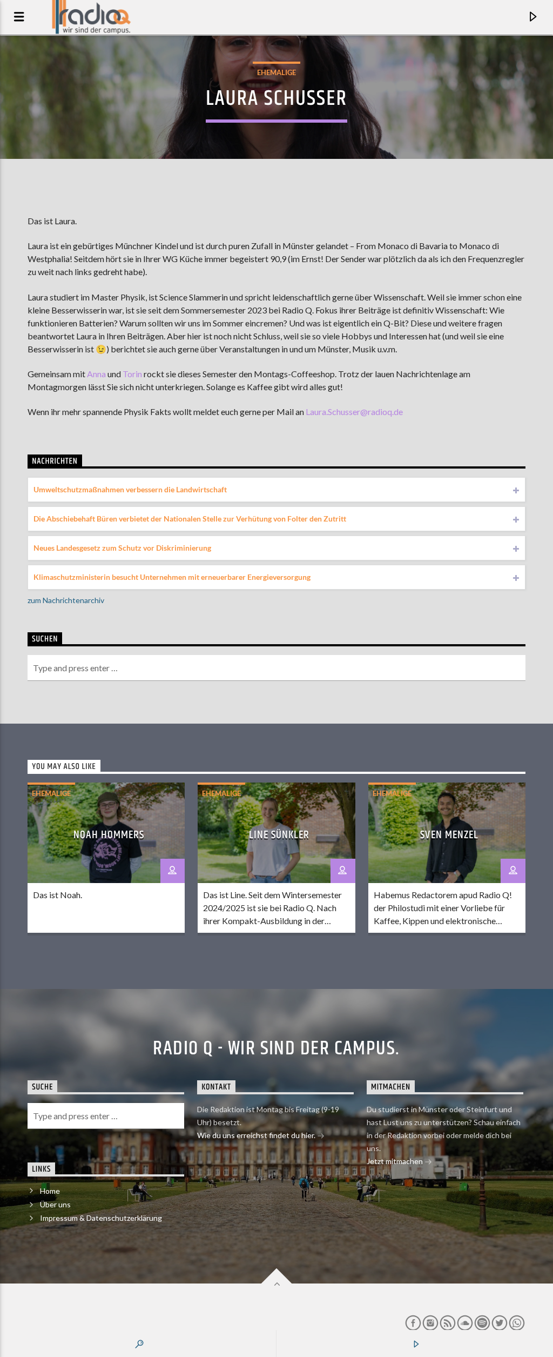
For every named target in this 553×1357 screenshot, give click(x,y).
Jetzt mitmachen (395, 1161)
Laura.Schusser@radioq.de (354, 411)
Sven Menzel (449, 835)
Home (50, 1190)
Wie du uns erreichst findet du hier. (257, 1135)
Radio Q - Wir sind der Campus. (276, 1049)
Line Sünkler (279, 835)
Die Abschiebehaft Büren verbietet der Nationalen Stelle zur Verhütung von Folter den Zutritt (189, 518)
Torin (132, 374)
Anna (96, 374)
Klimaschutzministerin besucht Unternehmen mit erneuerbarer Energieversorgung (172, 576)
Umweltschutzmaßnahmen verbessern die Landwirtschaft (130, 489)
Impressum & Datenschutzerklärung (101, 1217)
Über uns (55, 1204)
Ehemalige (276, 72)
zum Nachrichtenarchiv (66, 600)
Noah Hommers (108, 835)
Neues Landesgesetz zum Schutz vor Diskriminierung (122, 547)
